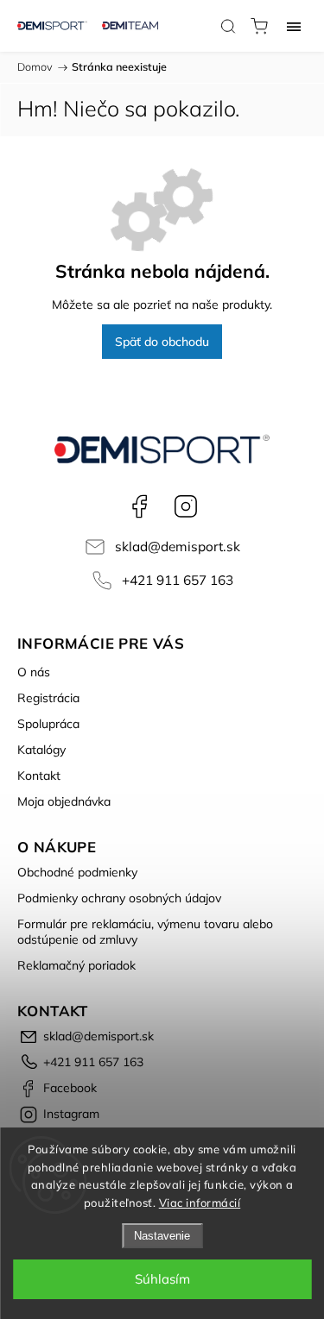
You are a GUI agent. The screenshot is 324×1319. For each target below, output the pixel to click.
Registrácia (48, 698)
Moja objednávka (64, 801)
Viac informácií (200, 1202)
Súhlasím (162, 1279)
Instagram (186, 506)
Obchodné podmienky (77, 872)
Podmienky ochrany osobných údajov (119, 898)
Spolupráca (48, 724)
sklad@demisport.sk (177, 546)
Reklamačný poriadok (76, 965)
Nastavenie (162, 1235)
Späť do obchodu (162, 341)
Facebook (139, 506)
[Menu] (293, 26)
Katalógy (41, 749)
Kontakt (38, 775)
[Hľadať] (228, 26)
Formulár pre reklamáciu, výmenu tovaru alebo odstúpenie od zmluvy (145, 931)
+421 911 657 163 (177, 580)
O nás (33, 672)
